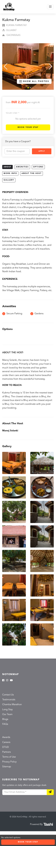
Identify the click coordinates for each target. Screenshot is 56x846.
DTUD (5, 747)
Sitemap (6, 767)
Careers (6, 742)
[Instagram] (7, 680)
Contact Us (8, 695)
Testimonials (8, 700)
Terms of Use (9, 757)
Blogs (5, 719)
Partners (6, 752)
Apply (42, 151)
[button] (28, 87)
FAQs (5, 724)
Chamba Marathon (12, 704)
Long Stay (7, 709)
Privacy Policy (9, 762)
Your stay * (12, 113)
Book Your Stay (28, 127)
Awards (6, 737)
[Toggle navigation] (50, 6)
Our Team (7, 714)
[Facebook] (3, 680)
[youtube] (11, 680)
